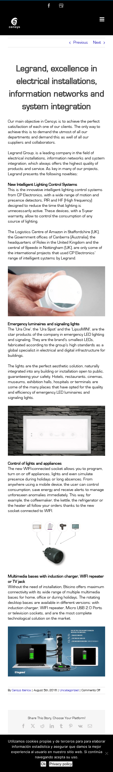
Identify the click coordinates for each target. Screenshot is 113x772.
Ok (43, 764)
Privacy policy (60, 764)
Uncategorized (69, 690)
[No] (106, 753)
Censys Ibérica (21, 690)
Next (97, 42)
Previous (80, 42)
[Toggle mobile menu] (102, 19)
